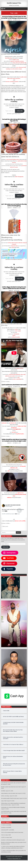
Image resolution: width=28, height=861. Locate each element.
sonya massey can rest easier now (9, 793)
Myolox (3, 842)
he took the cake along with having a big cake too (14, 120)
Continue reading (6, 381)
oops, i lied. (4, 800)
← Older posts (4, 526)
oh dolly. (3, 790)
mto (17, 469)
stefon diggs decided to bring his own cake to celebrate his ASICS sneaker (14, 287)
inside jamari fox (14, 3)
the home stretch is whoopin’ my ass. (16, 840)
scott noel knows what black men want (14, 385)
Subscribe (20, 111)
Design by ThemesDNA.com (14, 858)
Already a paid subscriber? (14, 113)
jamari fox (10, 122)
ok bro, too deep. (5, 795)
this (3, 64)
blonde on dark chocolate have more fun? (11, 786)
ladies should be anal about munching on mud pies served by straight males (14, 440)
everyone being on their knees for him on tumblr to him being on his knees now (14, 17)
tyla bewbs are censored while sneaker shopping (13, 807)
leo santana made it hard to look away (10, 798)
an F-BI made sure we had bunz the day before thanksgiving (14, 205)
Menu (4, 8)
